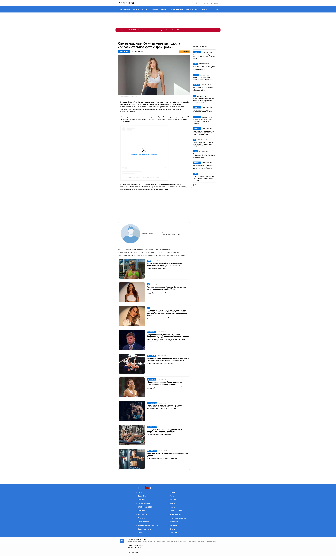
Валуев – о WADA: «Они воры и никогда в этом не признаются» (202, 78)
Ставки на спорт (143, 522)
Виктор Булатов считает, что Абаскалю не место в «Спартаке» (203, 111)
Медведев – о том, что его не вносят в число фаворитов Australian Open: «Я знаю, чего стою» (204, 68)
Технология (173, 533)
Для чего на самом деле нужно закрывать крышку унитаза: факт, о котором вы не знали (144, 249)
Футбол (195, 151)
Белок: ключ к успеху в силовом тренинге (164, 406)
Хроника (172, 529)
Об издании (214, 3)
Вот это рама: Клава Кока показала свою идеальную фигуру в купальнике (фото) (164, 264)
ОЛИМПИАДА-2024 (145, 507)
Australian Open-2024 (172, 30)
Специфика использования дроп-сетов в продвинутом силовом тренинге (164, 431)
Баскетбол (141, 500)
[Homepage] (126, 3)
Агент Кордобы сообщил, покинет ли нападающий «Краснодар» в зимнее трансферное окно (203, 132)
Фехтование (174, 522)
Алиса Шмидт (175, 234)
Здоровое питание (144, 529)
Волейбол (141, 511)
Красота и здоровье (176, 511)
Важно (140, 533)
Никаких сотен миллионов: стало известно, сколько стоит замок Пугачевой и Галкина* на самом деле (148, 252)
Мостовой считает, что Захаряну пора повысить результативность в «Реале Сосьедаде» (203, 89)
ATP (194, 96)
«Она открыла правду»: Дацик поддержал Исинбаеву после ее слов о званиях (164, 383)
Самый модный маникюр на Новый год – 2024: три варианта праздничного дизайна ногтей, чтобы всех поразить (152, 255)
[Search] (217, 9)
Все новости (199, 185)
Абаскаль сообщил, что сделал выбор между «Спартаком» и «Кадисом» (202, 121)
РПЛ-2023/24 (132, 30)
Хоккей (172, 492)
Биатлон (172, 507)
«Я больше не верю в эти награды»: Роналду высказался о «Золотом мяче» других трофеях (203, 178)
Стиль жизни (174, 525)
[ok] (196, 3)
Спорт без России (143, 30)
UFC (194, 139)
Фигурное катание (144, 503)
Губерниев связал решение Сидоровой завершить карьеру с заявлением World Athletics (167, 336)
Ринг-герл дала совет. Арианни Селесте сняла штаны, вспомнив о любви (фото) (166, 288)
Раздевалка (167, 234)
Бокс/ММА (142, 496)
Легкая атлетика (124, 51)
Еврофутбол (196, 84)
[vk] (193, 3)
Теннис (195, 63)
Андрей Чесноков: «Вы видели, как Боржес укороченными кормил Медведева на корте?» (203, 100)
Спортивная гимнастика (178, 518)
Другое (172, 503)
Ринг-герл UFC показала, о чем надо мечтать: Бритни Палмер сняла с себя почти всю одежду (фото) (167, 313)
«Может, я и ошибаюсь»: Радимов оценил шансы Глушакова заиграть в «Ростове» (204, 56)
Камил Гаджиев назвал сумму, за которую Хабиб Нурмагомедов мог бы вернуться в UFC (203, 144)
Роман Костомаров (158, 30)
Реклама (206, 3)
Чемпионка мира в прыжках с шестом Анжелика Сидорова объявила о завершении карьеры (167, 359)
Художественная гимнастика (148, 525)
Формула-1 (173, 500)
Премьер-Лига (197, 52)
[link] (154, 75)
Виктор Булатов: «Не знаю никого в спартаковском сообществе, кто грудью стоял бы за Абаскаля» (203, 166)
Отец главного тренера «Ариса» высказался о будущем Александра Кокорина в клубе (204, 155)
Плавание (141, 518)
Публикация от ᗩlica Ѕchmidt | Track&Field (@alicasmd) (144, 177)
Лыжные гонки (143, 514)
